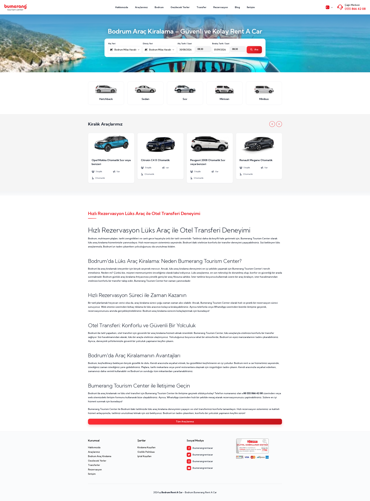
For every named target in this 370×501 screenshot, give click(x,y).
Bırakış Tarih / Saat (220, 43)
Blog (237, 7)
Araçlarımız (141, 7)
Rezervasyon (220, 7)
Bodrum (159, 7)
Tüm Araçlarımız (185, 421)
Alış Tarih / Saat (184, 43)
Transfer (201, 7)
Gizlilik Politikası (146, 452)
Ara (256, 49)
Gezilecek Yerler (180, 7)
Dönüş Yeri (148, 43)
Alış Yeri (111, 43)
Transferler (94, 465)
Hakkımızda (121, 7)
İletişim (251, 7)
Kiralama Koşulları (146, 447)
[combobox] (125, 49)
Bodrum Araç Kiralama (99, 456)
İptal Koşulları (144, 456)
